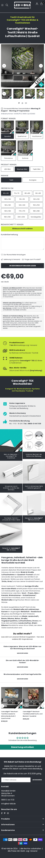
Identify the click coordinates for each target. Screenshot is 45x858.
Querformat (22, 136)
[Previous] (4, 66)
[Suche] (7, 5)
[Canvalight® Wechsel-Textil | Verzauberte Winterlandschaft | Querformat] (11, 698)
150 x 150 (36, 205)
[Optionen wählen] (5, 705)
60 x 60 (6, 193)
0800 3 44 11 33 (7, 799)
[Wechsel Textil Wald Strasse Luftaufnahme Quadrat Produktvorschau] (7, 94)
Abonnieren (37, 780)
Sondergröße (36, 217)
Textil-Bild (36, 169)
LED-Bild (7, 169)
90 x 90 (38, 193)
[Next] (41, 66)
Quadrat (7, 136)
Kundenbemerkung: (9, 234)
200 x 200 (21, 217)
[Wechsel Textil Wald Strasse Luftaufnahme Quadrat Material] (30, 94)
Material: (4, 175)
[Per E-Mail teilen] (26, 103)
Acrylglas (32, 180)
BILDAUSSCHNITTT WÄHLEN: (12, 224)
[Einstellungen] (37, 4)
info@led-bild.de (8, 803)
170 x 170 (22, 211)
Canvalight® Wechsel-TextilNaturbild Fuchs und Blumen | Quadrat (32, 714)
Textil (11, 180)
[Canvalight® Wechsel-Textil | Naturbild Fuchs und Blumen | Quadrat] (33, 698)
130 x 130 (7, 205)
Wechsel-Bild (22, 169)
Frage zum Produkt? (32, 259)
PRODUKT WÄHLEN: (9, 164)
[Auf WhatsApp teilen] (23, 103)
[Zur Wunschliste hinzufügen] (5, 700)
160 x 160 (7, 211)
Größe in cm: (7, 188)
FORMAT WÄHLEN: (8, 118)
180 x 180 (36, 211)
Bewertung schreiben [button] (22, 747)
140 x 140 (22, 205)
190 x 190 (7, 217)
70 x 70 (16, 193)
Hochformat (37, 136)
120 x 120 (36, 199)
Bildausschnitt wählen (22, 228)
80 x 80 (27, 193)
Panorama (8, 158)
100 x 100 (7, 199)
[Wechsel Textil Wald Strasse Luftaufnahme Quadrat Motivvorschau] (18, 94)
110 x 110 (22, 199)
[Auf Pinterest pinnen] (19, 103)
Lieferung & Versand (11, 259)
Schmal (25, 158)
